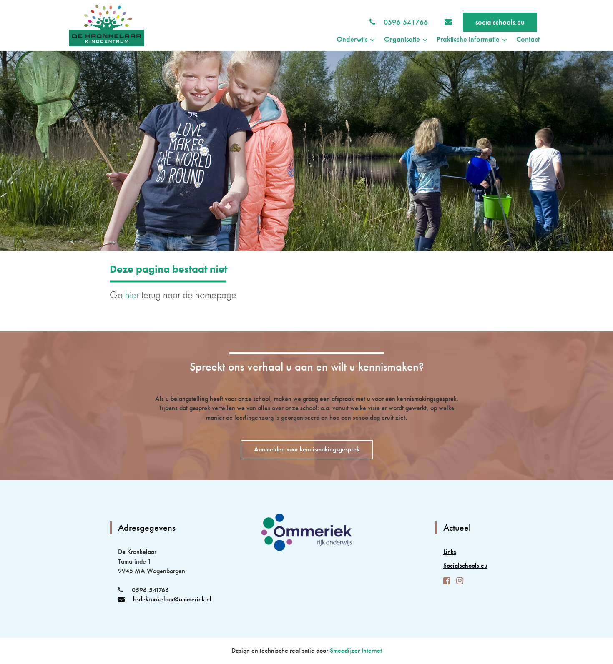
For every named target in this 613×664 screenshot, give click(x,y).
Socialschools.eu (465, 565)
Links (449, 551)
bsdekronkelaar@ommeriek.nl (172, 599)
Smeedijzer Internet (356, 650)
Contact (528, 39)
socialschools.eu (500, 22)
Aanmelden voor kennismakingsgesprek (306, 449)
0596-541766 (406, 22)
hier (132, 294)
